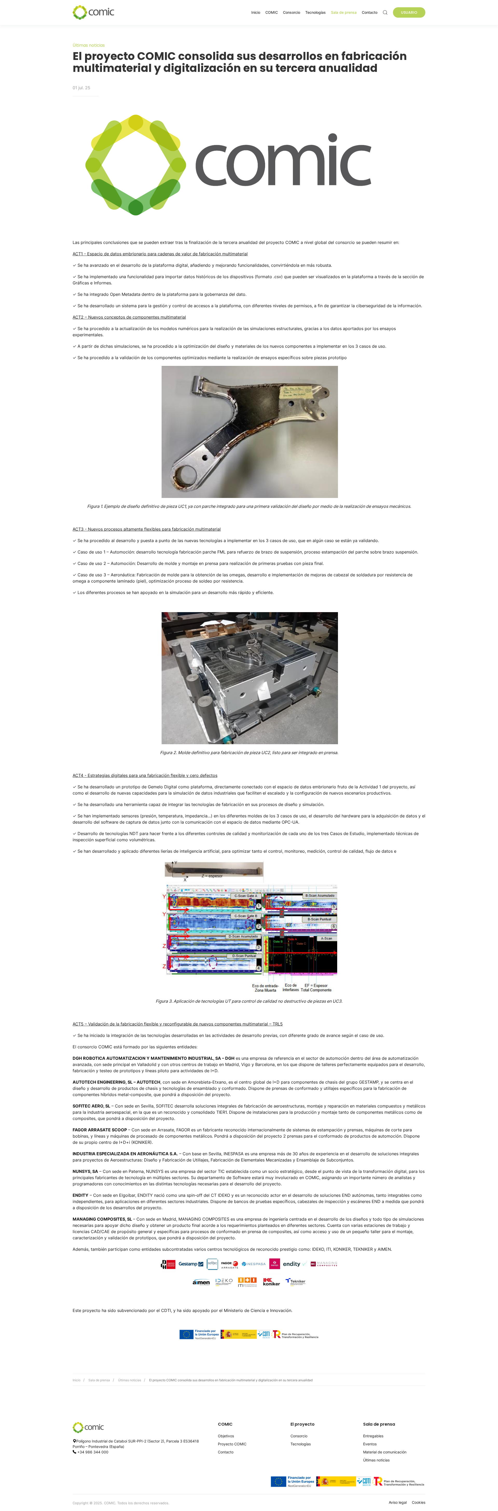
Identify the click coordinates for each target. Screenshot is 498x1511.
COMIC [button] (271, 12)
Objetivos (226, 1436)
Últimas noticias (129, 1380)
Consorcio (291, 12)
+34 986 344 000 (92, 1452)
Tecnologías (315, 12)
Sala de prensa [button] (344, 12)
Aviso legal (398, 1502)
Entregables (373, 1436)
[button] (385, 12)
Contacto (369, 12)
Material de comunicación (384, 1452)
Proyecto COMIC (232, 1444)
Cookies (418, 1502)
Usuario (409, 12)
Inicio (255, 12)
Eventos (370, 1444)
